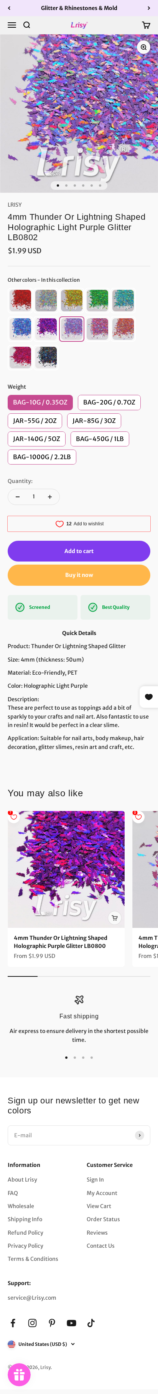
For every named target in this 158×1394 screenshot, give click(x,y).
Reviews (97, 1232)
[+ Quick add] (115, 918)
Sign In (95, 1179)
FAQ (13, 1193)
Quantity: (20, 481)
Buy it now (79, 575)
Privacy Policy (25, 1245)
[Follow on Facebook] (13, 1323)
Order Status (103, 1219)
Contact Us (101, 1245)
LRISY (15, 204)
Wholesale (21, 1206)
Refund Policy (25, 1232)
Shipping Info (25, 1219)
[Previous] (9, 8)
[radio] (20, 300)
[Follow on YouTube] (71, 1323)
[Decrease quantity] (17, 497)
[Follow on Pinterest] (52, 1323)
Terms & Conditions (33, 1258)
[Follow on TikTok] (91, 1323)
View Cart (99, 1206)
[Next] (149, 8)
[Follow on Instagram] (32, 1323)
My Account (102, 1193)
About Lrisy (22, 1179)
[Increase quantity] (49, 497)
